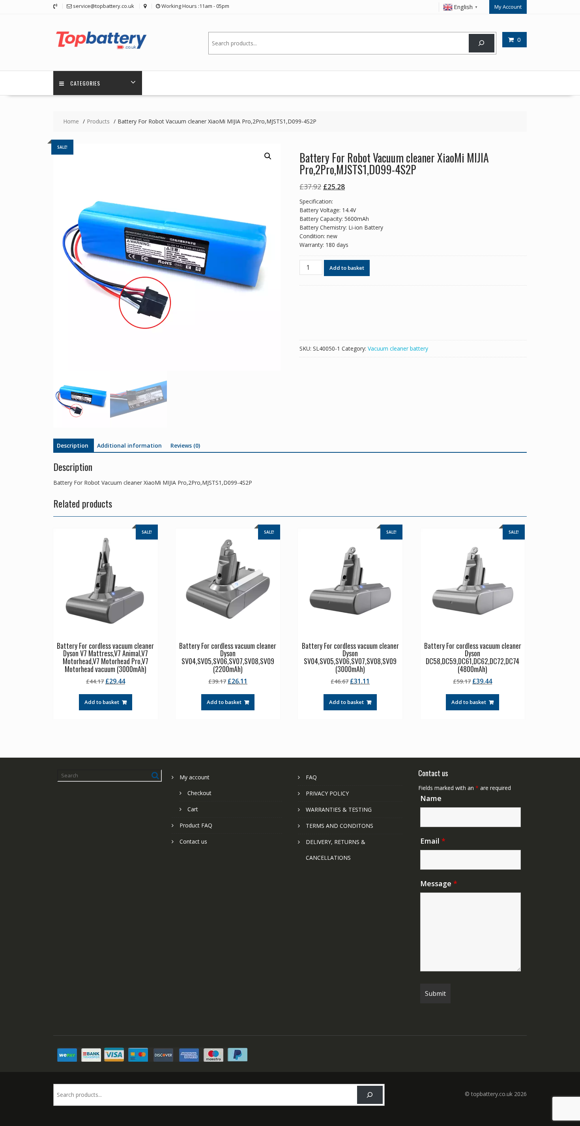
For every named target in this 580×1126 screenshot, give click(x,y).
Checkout (199, 793)
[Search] (481, 43)
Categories (85, 83)
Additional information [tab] (129, 445)
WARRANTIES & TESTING (339, 809)
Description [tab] (72, 445)
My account (195, 777)
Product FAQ (196, 825)
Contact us (193, 841)
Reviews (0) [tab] (185, 445)
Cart (192, 809)
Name (431, 798)
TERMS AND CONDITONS (339, 825)
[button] (268, 156)
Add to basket (346, 267)
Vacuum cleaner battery (398, 348)
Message (438, 883)
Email (432, 841)
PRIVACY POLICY (327, 793)
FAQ (311, 777)
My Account (508, 6)
